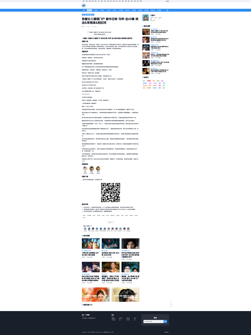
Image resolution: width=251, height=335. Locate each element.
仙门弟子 (89, 250)
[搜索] (167, 10)
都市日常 (127, 10)
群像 (106, 250)
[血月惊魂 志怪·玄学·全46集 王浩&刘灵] (111, 243)
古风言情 (159, 10)
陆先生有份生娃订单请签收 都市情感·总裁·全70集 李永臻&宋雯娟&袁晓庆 (90, 278)
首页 (84, 10)
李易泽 (91, 171)
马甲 (105, 1)
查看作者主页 (153, 20)
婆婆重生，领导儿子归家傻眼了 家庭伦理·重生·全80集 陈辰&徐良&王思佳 (110, 278)
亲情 (126, 1)
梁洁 (85, 171)
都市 (87, 1)
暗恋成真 (153, 10)
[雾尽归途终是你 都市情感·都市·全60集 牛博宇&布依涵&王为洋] (146, 71)
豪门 (129, 1)
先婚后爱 (140, 10)
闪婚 (135, 1)
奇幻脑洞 (121, 10)
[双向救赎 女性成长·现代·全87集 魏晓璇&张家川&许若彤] (146, 63)
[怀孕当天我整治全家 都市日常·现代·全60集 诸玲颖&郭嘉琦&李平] (130, 243)
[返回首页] (171, 304)
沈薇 (127, 215)
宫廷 (141, 1)
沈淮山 (136, 215)
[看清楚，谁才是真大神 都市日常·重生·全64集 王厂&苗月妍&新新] (130, 267)
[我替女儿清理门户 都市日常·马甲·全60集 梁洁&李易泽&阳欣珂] (146, 32)
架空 (123, 1)
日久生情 (108, 10)
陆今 (84, 217)
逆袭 (93, 1)
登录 (168, 1)
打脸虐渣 (96, 10)
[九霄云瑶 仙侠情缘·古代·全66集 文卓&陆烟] (91, 243)
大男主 (99, 215)
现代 (84, 1)
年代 (120, 1)
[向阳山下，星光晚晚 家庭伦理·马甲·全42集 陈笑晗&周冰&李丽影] (146, 55)
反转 (138, 1)
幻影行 (83, 26)
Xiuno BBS (111, 332)
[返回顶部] (171, 307)
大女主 (128, 250)
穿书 (132, 1)
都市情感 (102, 10)
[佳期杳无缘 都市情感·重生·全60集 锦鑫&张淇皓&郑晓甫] (96, 294)
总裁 (90, 1)
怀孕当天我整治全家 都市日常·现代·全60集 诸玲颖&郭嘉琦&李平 (130, 255)
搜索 (165, 321)
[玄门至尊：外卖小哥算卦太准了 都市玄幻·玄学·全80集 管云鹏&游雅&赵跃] (125, 294)
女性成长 (115, 10)
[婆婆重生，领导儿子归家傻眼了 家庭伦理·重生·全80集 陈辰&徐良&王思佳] (111, 267)
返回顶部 (167, 332)
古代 (99, 1)
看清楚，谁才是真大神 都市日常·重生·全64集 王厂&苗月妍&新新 (130, 278)
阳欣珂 (98, 171)
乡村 (117, 1)
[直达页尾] (171, 301)
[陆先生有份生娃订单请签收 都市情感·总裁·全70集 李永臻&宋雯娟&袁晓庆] (91, 267)
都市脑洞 (146, 10)
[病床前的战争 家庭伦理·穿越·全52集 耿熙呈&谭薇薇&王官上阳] (146, 40)
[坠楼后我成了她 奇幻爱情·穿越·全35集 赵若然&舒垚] (146, 47)
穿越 (102, 1)
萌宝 (114, 1)
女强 (108, 1)
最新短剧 (89, 10)
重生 (96, 1)
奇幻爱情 (134, 10)
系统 (111, 1)
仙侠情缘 (85, 250)
